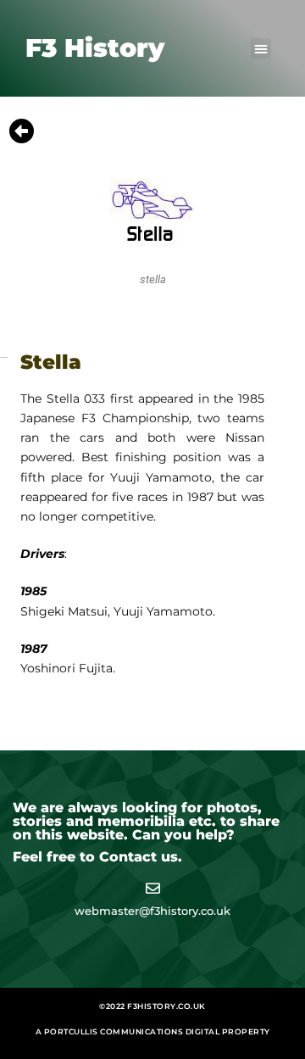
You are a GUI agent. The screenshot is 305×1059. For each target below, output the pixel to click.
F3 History (94, 48)
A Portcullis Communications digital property (153, 1031)
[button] (261, 48)
